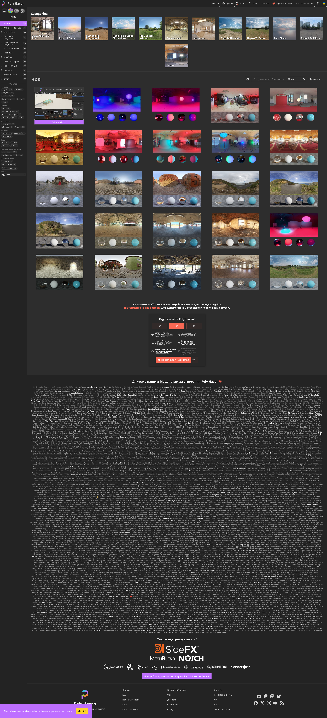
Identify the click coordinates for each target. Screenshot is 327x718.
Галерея (265, 3)
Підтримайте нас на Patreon (142, 307)
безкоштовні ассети (164, 335)
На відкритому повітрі (12, 155)
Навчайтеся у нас (188, 348)
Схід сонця (7, 90)
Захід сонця (8, 99)
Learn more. (66, 711)
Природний (8, 124)
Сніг (21, 118)
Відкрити (7, 161)
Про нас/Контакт (304, 3)
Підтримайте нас (284, 3)
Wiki (169, 694)
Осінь (5, 146)
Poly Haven (16, 3)
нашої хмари (162, 353)
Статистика (173, 704)
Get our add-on (59, 122)
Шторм (5, 118)
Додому (126, 690)
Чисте (5, 108)
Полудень (7, 93)
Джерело (171, 699)
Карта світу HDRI (130, 709)
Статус (170, 709)
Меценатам (169, 381)
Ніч (4, 102)
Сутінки (20, 99)
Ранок (18, 90)
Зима (14, 146)
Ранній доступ (187, 334)
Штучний (7, 127)
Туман (16, 114)
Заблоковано (8, 164)
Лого (216, 704)
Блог (124, 704)
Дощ (13, 118)
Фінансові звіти (222, 709)
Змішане (19, 127)
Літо (14, 142)
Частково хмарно (10, 111)
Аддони (229, 3)
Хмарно (6, 114)
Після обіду (8, 96)
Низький (7, 133)
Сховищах (160, 344)
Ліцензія (218, 690)
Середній (19, 133)
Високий (6, 136)
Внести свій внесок (176, 690)
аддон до (187, 342)
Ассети (215, 3)
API (215, 699)
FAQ (124, 694)
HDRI (36, 79)
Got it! (82, 711)
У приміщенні (9, 152)
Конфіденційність (223, 694)
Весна (5, 142)
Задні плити (10, 168)
